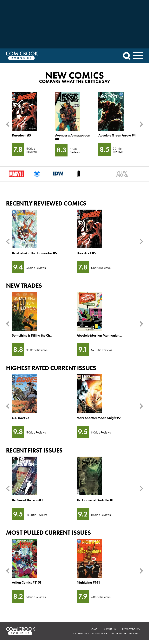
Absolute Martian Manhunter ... (99, 335)
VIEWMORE (119, 174)
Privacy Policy (131, 629)
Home (93, 629)
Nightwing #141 (88, 582)
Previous (8, 124)
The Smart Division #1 (27, 500)
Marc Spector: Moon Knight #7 (99, 418)
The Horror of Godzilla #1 (95, 500)
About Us (110, 629)
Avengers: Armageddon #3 (72, 137)
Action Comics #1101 (27, 582)
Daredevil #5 (21, 135)
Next (140, 124)
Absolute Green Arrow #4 (117, 135)
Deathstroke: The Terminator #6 (34, 253)
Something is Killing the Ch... (32, 335)
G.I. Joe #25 (20, 418)
